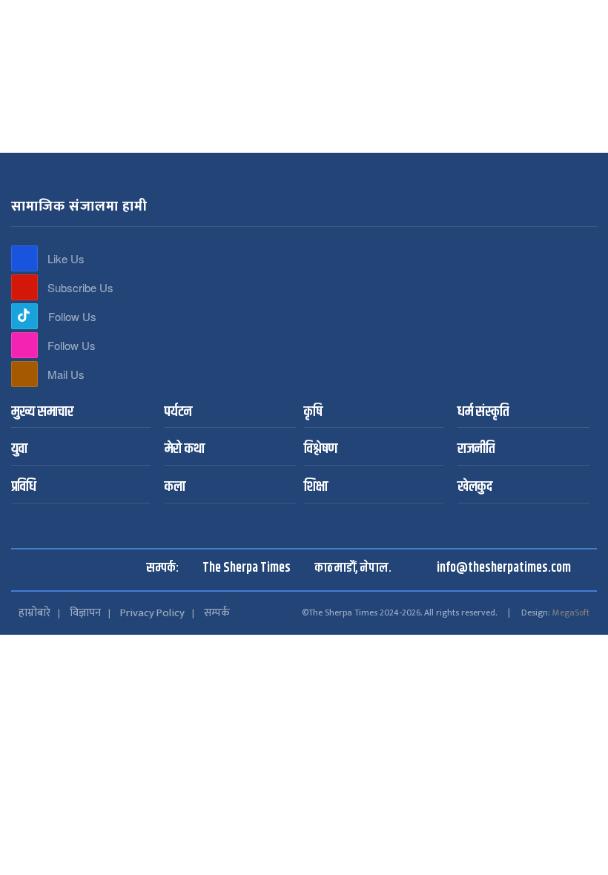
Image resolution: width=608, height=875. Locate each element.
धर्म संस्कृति (199, 118)
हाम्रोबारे (34, 613)
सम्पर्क (217, 613)
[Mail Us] (24, 374)
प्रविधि (23, 487)
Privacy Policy (152, 613)
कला (403, 118)
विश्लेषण (274, 118)
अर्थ (431, 118)
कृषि (157, 118)
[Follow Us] (24, 316)
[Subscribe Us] (24, 287)
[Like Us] (24, 258)
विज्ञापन (85, 613)
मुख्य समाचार (74, 118)
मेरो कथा (317, 118)
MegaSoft (570, 612)
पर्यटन (124, 118)
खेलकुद (474, 487)
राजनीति (364, 118)
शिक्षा (316, 487)
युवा (240, 118)
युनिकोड (344, 12)
